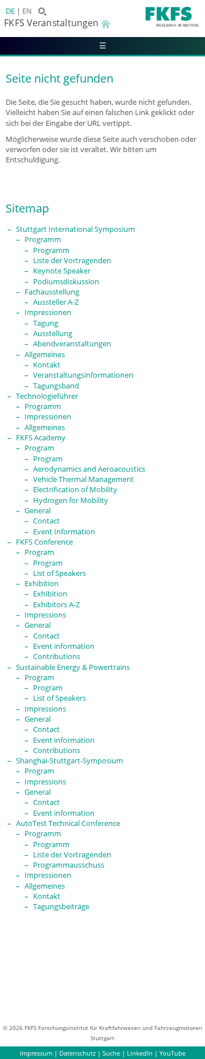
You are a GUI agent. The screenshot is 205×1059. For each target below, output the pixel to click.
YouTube (172, 1053)
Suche (111, 1053)
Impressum (36, 1053)
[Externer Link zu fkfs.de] (154, 23)
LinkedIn (140, 1053)
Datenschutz (77, 1053)
